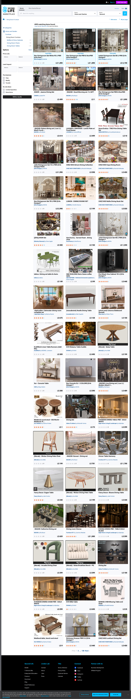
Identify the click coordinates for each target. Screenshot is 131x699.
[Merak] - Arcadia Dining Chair (45, 565)
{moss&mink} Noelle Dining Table (79, 310)
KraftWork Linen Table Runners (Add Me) (47, 348)
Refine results (17, 97)
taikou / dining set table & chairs (46, 274)
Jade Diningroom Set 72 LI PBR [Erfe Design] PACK (47, 166)
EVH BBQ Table (72, 602)
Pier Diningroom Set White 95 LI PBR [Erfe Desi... (47, 56)
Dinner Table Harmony (107, 456)
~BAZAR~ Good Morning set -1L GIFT (80, 92)
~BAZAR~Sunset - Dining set (77, 456)
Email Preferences (30, 685)
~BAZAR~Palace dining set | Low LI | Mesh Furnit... (47, 129)
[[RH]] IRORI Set (40, 238)
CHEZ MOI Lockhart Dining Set (110, 638)
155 (77, 99)
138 (83, 651)
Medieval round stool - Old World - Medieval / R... (47, 420)
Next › (87, 651)
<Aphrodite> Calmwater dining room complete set (47, 311)
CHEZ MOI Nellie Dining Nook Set (111, 201)
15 (44, 245)
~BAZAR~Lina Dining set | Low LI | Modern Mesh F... (111, 384)
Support (27, 687)
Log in (36, 26)
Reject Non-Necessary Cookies (100, 694)
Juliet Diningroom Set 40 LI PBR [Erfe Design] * (112, 238)
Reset (30, 50)
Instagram (80, 674)
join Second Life (44, 26)
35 (108, 136)
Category (76, 12)
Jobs (42, 673)
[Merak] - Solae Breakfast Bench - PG (80, 565)
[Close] (128, 695)
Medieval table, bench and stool (46, 638)
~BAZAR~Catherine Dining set (45, 529)
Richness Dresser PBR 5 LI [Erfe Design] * (78, 639)
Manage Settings (85, 694)
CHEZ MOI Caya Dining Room (109, 165)
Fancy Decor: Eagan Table (43, 492)
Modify (8, 80)
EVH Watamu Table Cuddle (76, 347)
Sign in (112, 2)
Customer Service (63, 673)
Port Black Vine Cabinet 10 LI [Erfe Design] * (111, 275)
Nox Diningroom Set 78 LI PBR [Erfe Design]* (47, 202)
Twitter (79, 677)
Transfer (8, 83)
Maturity (100, 12)
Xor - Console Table (41, 383)
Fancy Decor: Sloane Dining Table (111, 492)
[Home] (4, 19)
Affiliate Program (96, 670)
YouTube (79, 680)
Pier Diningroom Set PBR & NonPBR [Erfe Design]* (79, 56)
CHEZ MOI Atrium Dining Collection (79, 165)
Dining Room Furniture (13, 19)
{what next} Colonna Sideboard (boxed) (110, 311)
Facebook (80, 667)
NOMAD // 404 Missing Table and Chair (111, 603)
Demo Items (9, 92)
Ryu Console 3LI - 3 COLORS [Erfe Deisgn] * (78, 384)
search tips (117, 8)
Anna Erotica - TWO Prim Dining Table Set (113, 129)
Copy (7, 78)
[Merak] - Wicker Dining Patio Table (79, 492)
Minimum (6, 56)
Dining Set (70, 420)
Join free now (121, 2)
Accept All (115, 694)
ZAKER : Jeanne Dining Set (44, 92)
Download (27, 679)
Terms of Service (62, 667)
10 (76, 427)
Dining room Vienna (73, 529)
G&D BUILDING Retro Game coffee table (79, 275)
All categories (7, 28)
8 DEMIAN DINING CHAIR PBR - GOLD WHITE (48, 603)
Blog (26, 682)
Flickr (78, 671)
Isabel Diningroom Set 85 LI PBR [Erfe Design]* (113, 56)
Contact (43, 667)
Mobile (26, 667)
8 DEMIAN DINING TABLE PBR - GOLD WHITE (112, 420)
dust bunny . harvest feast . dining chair (79, 238)
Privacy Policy (61, 670)
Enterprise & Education (31, 673)
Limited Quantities (11, 89)
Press (42, 676)
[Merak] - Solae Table (107, 347)
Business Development (97, 667)
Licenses (60, 676)
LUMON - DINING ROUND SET (77, 201)
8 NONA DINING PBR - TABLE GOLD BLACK (112, 530)
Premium (27, 676)
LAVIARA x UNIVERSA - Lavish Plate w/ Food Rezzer (80, 129)
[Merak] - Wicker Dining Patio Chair (47, 456)
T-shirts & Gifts (29, 670)
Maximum (21, 56)
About (43, 670)
